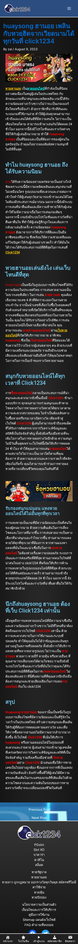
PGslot (39, 845)
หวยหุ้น (39, 892)
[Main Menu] (69, 8)
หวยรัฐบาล (39, 872)
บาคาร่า (39, 855)
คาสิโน (39, 860)
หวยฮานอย (39, 877)
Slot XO (39, 850)
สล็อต (39, 865)
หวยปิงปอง (39, 897)
